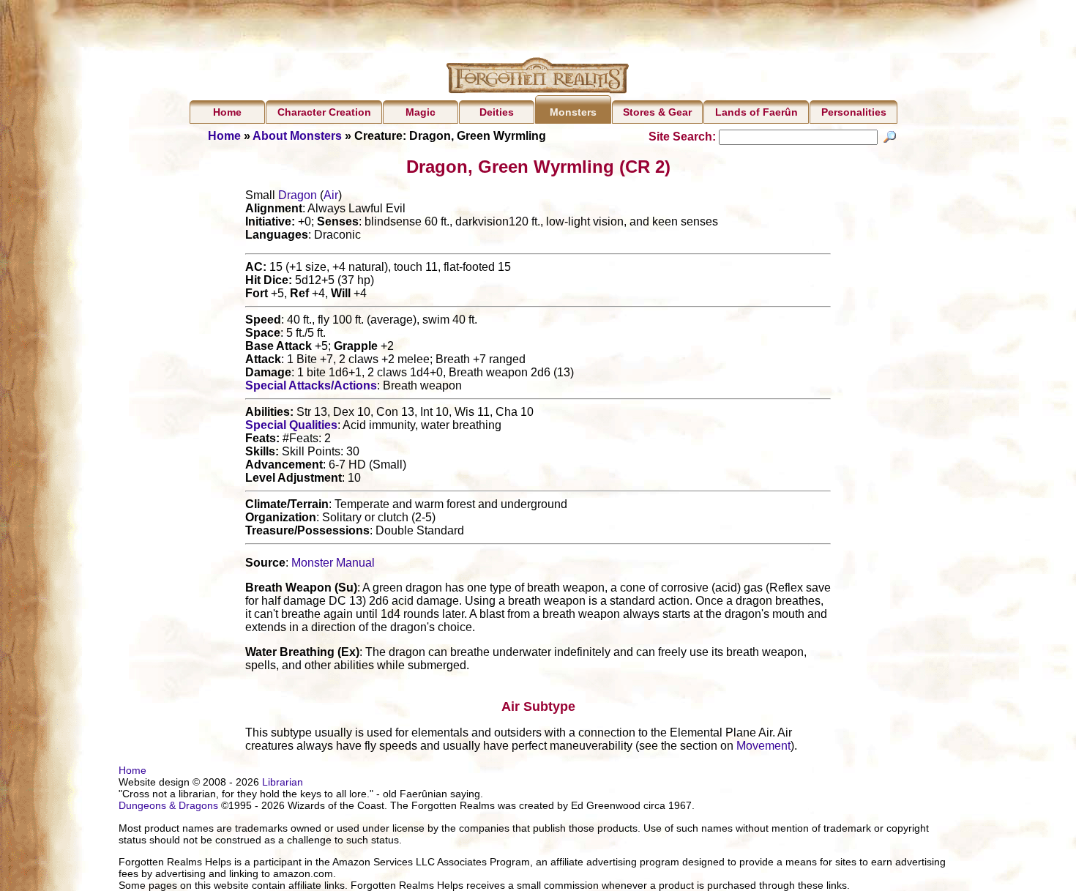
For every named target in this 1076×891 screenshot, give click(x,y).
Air (331, 195)
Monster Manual (333, 562)
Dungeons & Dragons (168, 805)
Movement (763, 745)
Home (227, 112)
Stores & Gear (657, 112)
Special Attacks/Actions (311, 385)
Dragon (297, 195)
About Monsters (297, 136)
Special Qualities (291, 425)
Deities (496, 112)
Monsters (573, 112)
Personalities (853, 112)
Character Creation (324, 112)
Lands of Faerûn (756, 112)
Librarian (282, 782)
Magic (421, 112)
